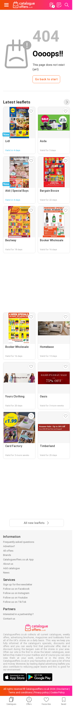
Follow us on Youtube (15, 597)
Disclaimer (63, 689)
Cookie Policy (57, 692)
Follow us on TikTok (14, 601)
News (6, 572)
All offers (8, 550)
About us (8, 563)
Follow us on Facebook (16, 588)
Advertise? (9, 546)
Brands (7, 555)
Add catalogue (11, 568)
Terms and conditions (20, 692)
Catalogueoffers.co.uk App (18, 559)
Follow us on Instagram (16, 593)
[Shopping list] (59, 5)
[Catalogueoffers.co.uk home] (24, 5)
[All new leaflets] (67, 102)
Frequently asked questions (18, 541)
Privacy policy (41, 692)
